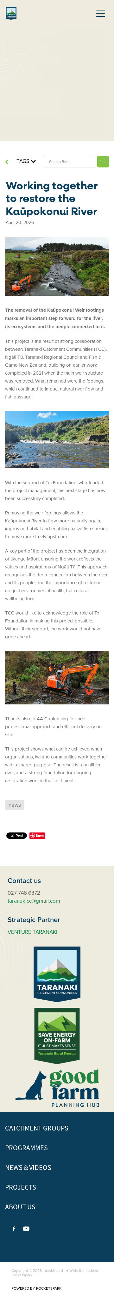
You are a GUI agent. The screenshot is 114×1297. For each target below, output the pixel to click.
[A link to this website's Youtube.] (26, 1228)
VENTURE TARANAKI (32, 932)
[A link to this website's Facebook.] (14, 1228)
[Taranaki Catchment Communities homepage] (49, 13)
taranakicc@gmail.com (34, 901)
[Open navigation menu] (100, 13)
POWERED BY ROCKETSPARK (36, 1288)
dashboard (54, 1270)
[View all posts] (6, 163)
